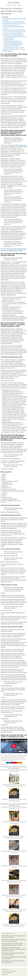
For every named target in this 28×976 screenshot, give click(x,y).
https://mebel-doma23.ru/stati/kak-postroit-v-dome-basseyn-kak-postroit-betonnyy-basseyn (14, 249)
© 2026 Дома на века (5, 969)
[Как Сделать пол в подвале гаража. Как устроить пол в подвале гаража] (14, 768)
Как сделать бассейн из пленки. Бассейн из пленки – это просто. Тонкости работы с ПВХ (14, 30)
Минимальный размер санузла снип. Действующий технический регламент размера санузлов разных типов (13, 949)
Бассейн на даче (7, 755)
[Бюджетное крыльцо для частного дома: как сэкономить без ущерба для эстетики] (14, 783)
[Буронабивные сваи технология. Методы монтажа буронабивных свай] (14, 805)
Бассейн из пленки (4, 757)
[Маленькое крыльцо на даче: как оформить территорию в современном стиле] (14, 835)
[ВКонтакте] (8, 763)
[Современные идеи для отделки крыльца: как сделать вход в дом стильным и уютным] (14, 923)
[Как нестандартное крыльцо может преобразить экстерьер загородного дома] (14, 879)
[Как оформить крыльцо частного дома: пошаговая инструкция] (14, 864)
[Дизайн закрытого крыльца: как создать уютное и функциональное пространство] (14, 893)
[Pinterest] (14, 763)
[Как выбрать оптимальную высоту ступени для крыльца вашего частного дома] (14, 908)
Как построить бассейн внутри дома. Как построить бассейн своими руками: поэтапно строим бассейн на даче (14, 36)
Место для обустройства (16, 758)
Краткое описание (23, 755)
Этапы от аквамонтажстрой (8, 760)
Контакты (3, 970)
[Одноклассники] (19, 763)
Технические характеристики (13, 757)
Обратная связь (4, 974)
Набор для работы (9, 39)
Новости (14, 5)
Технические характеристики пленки (13, 33)
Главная (8, 5)
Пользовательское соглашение (11, 970)
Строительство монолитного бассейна (14, 47)
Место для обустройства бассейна (13, 44)
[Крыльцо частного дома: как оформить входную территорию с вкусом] (14, 797)
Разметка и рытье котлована (11, 46)
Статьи (19, 5)
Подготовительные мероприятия (12, 41)
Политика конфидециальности (7, 972)
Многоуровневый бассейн (15, 755)
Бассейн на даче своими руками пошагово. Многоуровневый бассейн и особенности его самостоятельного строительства (14, 23)
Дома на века (14, 2)
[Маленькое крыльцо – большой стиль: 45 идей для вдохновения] (14, 849)
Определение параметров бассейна (13, 43)
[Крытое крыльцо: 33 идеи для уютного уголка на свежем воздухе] (14, 820)
